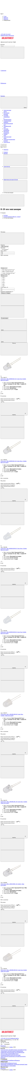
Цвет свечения (4, 255)
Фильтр (14, 343)
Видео (7, 1063)
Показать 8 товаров (5, 293)
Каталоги (3, 1063)
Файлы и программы (10, 1065)
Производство (7, 1060)
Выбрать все (4, 268)
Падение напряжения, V (7, 291)
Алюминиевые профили (7, 121)
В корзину (19, 414)
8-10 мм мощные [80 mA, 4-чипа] (12, 216)
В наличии (5, 249)
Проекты (6, 19)
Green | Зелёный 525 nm (8, 273)
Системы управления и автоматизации (14, 1050)
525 (3, 281)
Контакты (11, 35)
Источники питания (6, 113)
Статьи (8, 1064)
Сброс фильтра (4, 246)
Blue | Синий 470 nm (8, 271)
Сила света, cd (4, 287)
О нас (5, 16)
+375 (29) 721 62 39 (5, 1038)
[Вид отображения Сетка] (12, 300)
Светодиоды (7, 142)
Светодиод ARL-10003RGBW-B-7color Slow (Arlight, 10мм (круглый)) (12, 715)
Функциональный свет (11, 1052)
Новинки (6, 149)
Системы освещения (6, 129)
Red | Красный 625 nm (8, 270)
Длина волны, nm (5, 274)
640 (3, 286)
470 (3, 279)
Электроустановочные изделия (11, 1056)
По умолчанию (4, 318)
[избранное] (12, 433)
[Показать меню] (15, 160)
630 (3, 284)
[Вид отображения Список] (12, 311)
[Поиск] (12, 53)
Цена (2, 329)
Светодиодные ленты (6, 1049)
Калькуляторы (20, 1064)
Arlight (11, 1047)
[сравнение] (12, 421)
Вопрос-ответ (13, 1064)
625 (3, 282)
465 (3, 277)
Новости (6, 17)
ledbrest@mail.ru (15, 1038)
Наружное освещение (6, 132)
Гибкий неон (5, 135)
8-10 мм (6, 215)
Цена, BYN (3, 250)
